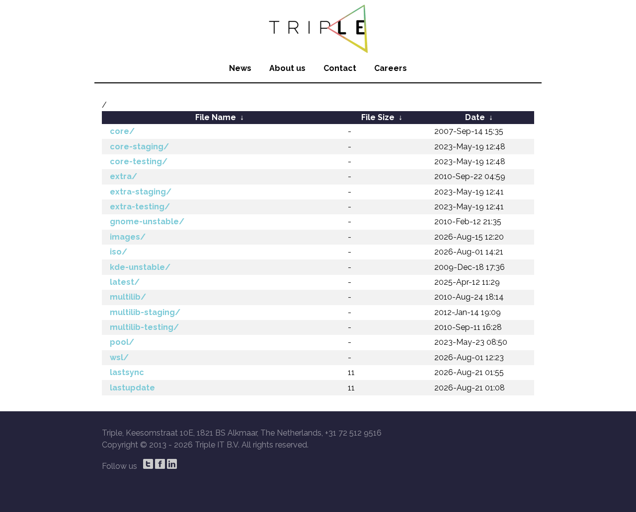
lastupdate (132, 387)
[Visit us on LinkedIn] (172, 464)
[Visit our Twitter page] (148, 464)
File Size (378, 117)
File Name (215, 117)
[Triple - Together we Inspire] (318, 27)
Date (475, 117)
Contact (339, 68)
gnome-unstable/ (147, 221)
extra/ (123, 176)
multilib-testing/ (144, 327)
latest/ (125, 282)
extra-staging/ (140, 191)
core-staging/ (139, 146)
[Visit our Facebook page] (160, 464)
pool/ (122, 342)
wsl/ (119, 357)
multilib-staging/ (145, 312)
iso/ (118, 251)
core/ (122, 131)
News (240, 68)
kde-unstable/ (140, 267)
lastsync (127, 372)
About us (287, 68)
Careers (390, 68)
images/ (128, 237)
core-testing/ (138, 161)
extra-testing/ (140, 206)
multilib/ (128, 297)
